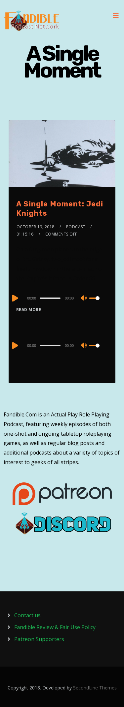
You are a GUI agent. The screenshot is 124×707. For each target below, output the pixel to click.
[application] (62, 297)
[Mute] (84, 298)
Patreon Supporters (39, 639)
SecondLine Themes (95, 687)
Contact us (27, 615)
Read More (28, 309)
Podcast (76, 227)
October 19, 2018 (36, 227)
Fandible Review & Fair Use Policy (55, 627)
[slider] (98, 303)
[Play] (14, 298)
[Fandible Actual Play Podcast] (32, 21)
